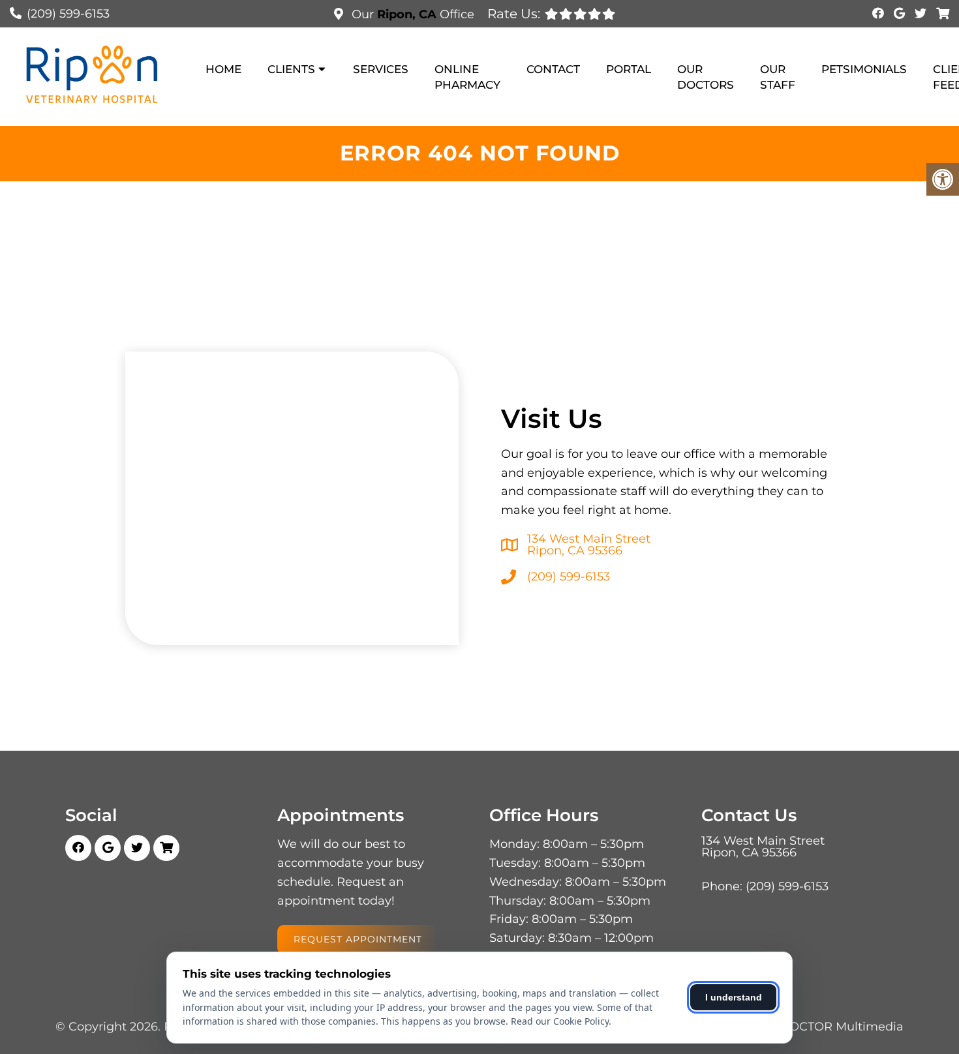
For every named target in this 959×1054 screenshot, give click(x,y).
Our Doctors (705, 77)
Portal (628, 69)
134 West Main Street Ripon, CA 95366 (588, 544)
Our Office (411, 14)
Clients (291, 69)
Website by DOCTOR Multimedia (807, 1026)
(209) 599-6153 (68, 14)
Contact (553, 69)
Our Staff (777, 77)
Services (380, 69)
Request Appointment (358, 939)
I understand (733, 997)
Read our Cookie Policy (560, 1021)
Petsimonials (864, 69)
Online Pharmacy (467, 77)
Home (223, 69)
